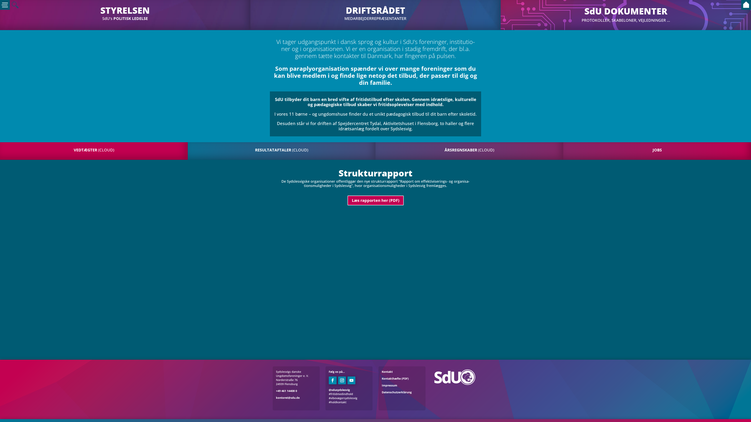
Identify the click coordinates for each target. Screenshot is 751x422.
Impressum (389, 385)
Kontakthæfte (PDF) (395, 378)
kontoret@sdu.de (288, 398)
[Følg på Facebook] (333, 380)
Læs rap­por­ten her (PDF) (375, 200)
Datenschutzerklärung (397, 392)
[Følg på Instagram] (342, 380)
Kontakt (387, 372)
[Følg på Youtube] (351, 380)
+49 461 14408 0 (286, 391)
